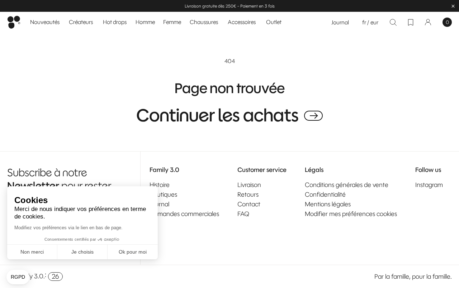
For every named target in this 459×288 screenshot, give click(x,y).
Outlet (273, 22)
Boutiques (163, 194)
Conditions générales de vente (346, 185)
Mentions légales (328, 204)
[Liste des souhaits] (410, 22)
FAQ (243, 214)
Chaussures (204, 22)
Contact (248, 204)
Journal (340, 22)
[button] (145, 22)
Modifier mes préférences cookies (351, 214)
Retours (248, 194)
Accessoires (242, 22)
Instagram (429, 185)
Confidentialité (325, 194)
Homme (145, 22)
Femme (172, 22)
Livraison (249, 185)
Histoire (160, 185)
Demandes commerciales (184, 214)
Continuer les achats (217, 115)
